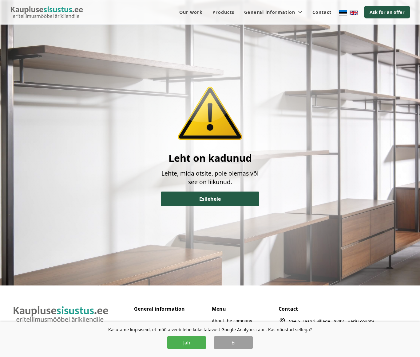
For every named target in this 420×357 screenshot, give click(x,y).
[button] (273, 12)
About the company (232, 321)
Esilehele (210, 199)
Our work (191, 12)
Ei (234, 342)
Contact (321, 12)
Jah (186, 342)
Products (223, 12)
